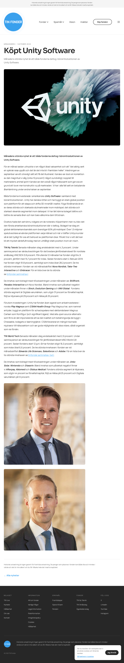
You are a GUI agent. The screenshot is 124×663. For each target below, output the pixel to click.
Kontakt (7, 618)
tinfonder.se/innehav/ (17, 274)
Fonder (42, 21)
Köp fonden (102, 22)
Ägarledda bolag (83, 609)
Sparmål (58, 21)
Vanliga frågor (33, 604)
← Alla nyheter (11, 575)
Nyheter (7, 604)
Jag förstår (111, 652)
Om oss (6, 613)
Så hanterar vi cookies (85, 656)
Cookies (31, 622)
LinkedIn (104, 604)
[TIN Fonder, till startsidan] (13, 21)
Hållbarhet (8, 609)
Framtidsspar (57, 600)
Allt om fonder (33, 600)
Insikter (84, 21)
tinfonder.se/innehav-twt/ (41, 355)
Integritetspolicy (34, 618)
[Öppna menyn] (118, 22)
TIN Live (7, 600)
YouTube (104, 609)
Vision (72, 21)
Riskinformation (34, 613)
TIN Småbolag (82, 604)
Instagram (104, 613)
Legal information (34, 609)
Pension (55, 609)
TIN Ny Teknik (82, 600)
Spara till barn (57, 604)
